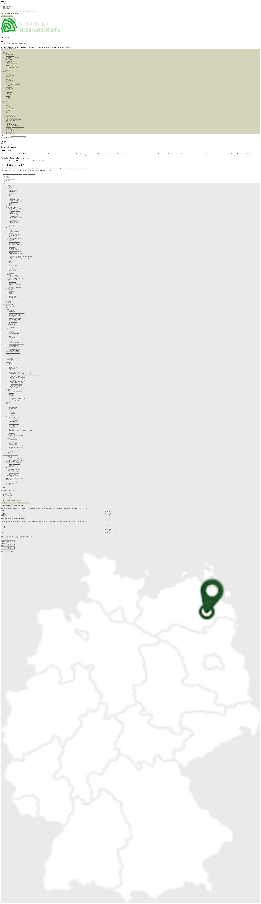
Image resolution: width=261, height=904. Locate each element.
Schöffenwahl (14, 202)
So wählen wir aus (15, 386)
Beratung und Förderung (14, 464)
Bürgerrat (11, 195)
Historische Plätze (13, 444)
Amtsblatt (8, 94)
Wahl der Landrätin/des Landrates (17, 398)
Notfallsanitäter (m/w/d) (17, 382)
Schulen (13, 212)
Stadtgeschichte (12, 187)
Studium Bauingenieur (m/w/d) (18, 378)
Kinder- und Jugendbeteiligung (16, 318)
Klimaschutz (9, 61)
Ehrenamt (11, 196)
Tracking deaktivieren (8, 15)
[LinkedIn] (8, 37)
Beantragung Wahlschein (15, 391)
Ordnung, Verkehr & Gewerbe (13, 84)
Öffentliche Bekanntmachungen (13, 81)
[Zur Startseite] (31, 34)
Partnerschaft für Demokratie (15, 277)
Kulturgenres (9, 107)
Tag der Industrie (10, 129)
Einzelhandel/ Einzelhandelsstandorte (18, 459)
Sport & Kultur (5, 102)
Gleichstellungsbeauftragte (15, 317)
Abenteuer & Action (13, 283)
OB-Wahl (11, 399)
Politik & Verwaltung (6, 72)
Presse (7, 93)
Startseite (3, 139)
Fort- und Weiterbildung (14, 234)
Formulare (11, 326)
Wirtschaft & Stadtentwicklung (7, 114)
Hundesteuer (12, 337)
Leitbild (10, 186)
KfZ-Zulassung (9, 92)
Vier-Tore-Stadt (9, 54)
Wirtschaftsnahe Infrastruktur (13, 121)
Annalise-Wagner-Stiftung (15, 409)
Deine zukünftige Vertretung (18, 388)
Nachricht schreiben (5, 503)
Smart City (8, 70)
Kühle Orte (11, 273)
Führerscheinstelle (10, 91)
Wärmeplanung (12, 270)
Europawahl (11, 393)
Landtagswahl (12, 395)
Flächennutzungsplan (16, 255)
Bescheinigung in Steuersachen (16, 344)
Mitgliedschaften (13, 322)
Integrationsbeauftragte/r (15, 319)
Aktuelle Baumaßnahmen (15, 289)
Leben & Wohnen (5, 52)
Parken (7, 111)
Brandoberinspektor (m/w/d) (18, 377)
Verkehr (10, 338)
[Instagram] (5, 37)
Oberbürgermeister (10, 75)
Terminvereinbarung (30, 508)
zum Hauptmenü (7, 5)
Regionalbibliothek (13, 408)
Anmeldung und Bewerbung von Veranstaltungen (20, 430)
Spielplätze (14, 213)
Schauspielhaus (12, 412)
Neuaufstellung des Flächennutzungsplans (21, 256)
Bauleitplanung (12, 252)
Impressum (6, 177)
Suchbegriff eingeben (6, 137)
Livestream (11, 306)
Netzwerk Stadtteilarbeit (11, 63)
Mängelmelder (12, 323)
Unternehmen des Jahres (12, 124)
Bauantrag (11, 336)
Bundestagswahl (13, 394)
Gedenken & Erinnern (11, 109)
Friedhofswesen (10, 88)
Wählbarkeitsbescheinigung (15, 346)
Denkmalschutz (12, 264)
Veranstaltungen (10, 106)
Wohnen (11, 240)
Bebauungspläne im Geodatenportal (20, 258)
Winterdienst (12, 297)
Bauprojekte (11, 246)
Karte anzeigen (13, 503)
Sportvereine (12, 422)
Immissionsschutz (13, 265)
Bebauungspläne (15, 257)
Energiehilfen (12, 341)
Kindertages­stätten (15, 211)
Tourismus (8, 110)
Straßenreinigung (13, 296)
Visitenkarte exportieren (23, 503)
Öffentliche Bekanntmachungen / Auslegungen (14, 43)
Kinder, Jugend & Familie (15, 208)
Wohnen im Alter (15, 222)
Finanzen (8, 85)
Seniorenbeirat (14, 220)
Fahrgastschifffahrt (13, 442)
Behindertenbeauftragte (14, 315)
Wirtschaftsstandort (10, 116)
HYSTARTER (12, 269)
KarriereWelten (12, 474)
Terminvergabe (9, 80)
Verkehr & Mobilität (10, 66)
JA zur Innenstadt (10, 56)
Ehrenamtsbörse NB (16, 199)
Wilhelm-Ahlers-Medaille (17, 200)
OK (1, 15)
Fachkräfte (8, 123)
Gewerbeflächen (12, 465)
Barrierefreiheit (6, 180)
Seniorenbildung (15, 221)
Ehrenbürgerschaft (13, 193)
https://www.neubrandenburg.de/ (13, 500)
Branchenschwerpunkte (11, 118)
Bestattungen (12, 360)
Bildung (8, 58)
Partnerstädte (12, 191)
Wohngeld (11, 340)
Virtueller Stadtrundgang (14, 443)
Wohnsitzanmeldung (14, 333)
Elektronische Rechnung (14, 342)
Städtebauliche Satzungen (15, 251)
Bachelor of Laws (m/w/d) (17, 376)
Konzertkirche (12, 413)
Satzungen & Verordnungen (12, 83)
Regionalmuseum (13, 406)
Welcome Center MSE (14, 471)
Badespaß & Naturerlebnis (15, 284)
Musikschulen (12, 236)
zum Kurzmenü (7, 7)
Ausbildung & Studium (14, 372)
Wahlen (8, 98)
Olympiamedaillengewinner (17, 418)
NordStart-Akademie (13, 275)
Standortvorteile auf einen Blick (16, 460)
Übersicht (5, 181)
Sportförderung (12, 426)
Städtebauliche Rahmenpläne (16, 244)
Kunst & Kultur (12, 282)
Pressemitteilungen (13, 367)
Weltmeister (14, 420)
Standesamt (9, 87)
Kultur (7, 103)
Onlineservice (9, 79)
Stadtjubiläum (12, 194)
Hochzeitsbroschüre (13, 358)
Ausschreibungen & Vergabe (12, 128)
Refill (10, 271)
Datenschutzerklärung (8, 179)
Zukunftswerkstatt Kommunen (16, 278)
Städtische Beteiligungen (12, 131)
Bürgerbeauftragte (13, 320)
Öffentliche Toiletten (13, 451)
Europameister (14, 421)
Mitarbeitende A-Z (13, 311)
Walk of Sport (12, 417)
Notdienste (11, 327)
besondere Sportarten (14, 424)
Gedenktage (11, 437)
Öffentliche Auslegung (16, 253)
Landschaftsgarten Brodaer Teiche (17, 446)
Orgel (12, 415)
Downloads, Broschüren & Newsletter (15, 127)
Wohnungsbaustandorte (14, 242)
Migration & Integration (14, 226)
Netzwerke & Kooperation (12, 125)
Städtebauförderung (16, 249)
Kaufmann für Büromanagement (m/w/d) (21, 373)
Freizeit (7, 65)
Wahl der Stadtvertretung (15, 400)
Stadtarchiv (11, 411)
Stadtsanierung (12, 248)
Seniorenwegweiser (16, 224)
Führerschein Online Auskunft (16, 332)
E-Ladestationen (12, 298)
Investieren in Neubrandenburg (13, 119)
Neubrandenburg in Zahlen (12, 67)
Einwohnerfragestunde (14, 345)
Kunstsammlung (13, 407)
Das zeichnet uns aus (16, 385)
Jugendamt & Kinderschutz (17, 215)
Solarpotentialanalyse (14, 267)
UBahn (10, 293)
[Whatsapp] (11, 37)
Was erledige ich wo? (11, 78)
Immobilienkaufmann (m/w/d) (18, 380)
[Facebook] (2, 37)
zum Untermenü (7, 6)
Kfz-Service (11, 331)
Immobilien (11, 466)
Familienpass (14, 209)
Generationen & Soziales (12, 57)
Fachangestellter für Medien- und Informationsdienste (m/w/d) (26, 375)
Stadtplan (8, 69)
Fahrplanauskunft (13, 295)
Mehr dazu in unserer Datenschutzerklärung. (11, 13)
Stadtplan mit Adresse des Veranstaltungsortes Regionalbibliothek (19, 174)
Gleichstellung (12, 225)
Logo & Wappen (12, 189)
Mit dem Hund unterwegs (15, 287)
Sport (7, 105)
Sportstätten (12, 425)
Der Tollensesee (12, 440)
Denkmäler (11, 433)
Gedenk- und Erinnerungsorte (16, 435)
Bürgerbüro (8, 89)
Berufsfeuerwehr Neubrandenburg (17, 313)
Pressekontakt (12, 368)
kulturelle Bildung (13, 235)
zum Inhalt (5, 3)
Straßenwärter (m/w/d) (16, 384)
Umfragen (8, 97)
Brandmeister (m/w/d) (16, 381)
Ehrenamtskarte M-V (16, 198)
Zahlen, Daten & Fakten (14, 457)
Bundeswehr (12, 204)
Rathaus (8, 76)
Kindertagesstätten (13, 229)
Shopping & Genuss (13, 286)
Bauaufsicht (11, 261)
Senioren (11, 218)
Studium (11, 233)
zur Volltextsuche (7, 8)
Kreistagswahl (12, 397)
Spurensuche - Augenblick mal (16, 447)
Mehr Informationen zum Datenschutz (10, 48)
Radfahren (11, 291)
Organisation (12, 310)
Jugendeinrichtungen (16, 217)
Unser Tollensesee (13, 190)
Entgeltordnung (12, 428)
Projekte (8, 62)
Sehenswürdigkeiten (13, 439)
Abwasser (11, 262)
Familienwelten (15, 216)
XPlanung (13, 260)
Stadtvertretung (9, 74)
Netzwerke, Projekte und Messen (16, 238)
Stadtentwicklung (10, 132)
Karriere (8, 96)
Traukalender (12, 357)
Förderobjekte (12, 247)
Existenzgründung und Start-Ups (13, 120)
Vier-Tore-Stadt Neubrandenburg (8, 490)
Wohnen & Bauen (10, 60)
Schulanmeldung (15, 231)
